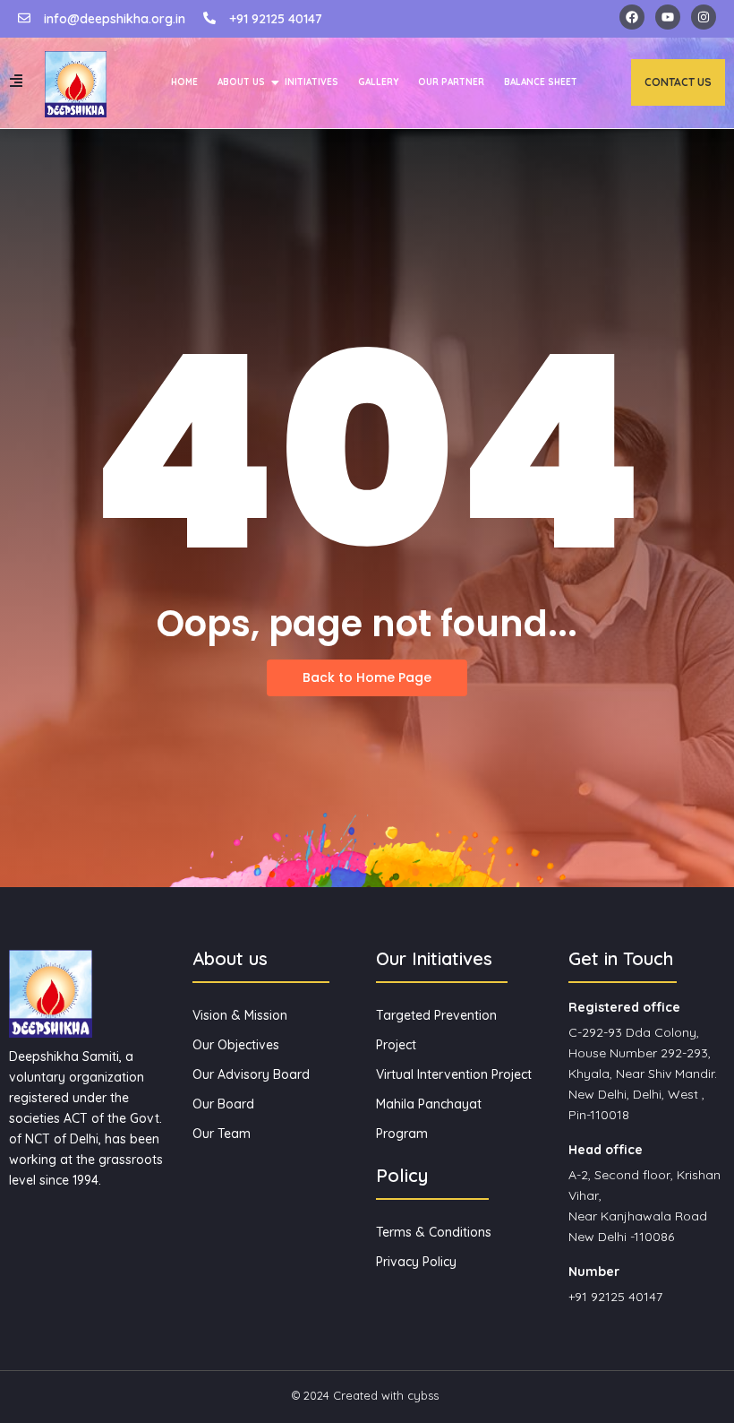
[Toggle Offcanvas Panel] (16, 80)
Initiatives (311, 82)
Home (184, 82)
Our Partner (451, 82)
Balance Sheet (540, 82)
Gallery (378, 82)
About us (241, 82)
